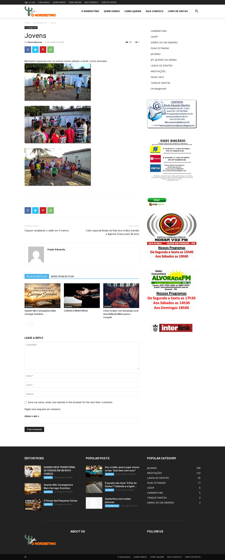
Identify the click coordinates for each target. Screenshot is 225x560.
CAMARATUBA (159, 30)
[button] (196, 11)
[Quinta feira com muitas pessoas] (94, 503)
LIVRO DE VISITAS (108, 2)
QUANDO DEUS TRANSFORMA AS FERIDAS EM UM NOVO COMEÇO (59, 470)
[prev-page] (27, 324)
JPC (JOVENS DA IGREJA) (164, 59)
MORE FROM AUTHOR (62, 276)
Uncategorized (40, 22)
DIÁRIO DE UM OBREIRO (164, 42)
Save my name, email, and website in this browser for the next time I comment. (70, 402)
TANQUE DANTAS (160, 82)
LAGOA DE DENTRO (162, 65)
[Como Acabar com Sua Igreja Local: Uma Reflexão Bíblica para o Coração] (121, 295)
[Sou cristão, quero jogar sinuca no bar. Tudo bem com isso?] (94, 471)
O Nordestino (44, 2)
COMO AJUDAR (75, 2)
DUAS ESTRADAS (160, 48)
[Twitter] (35, 49)
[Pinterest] (43, 49)
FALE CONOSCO (91, 2)
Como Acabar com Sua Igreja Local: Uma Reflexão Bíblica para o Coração (121, 314)
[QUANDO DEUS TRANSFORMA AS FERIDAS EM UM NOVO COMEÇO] (33, 471)
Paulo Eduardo (35, 42)
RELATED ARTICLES (37, 276)
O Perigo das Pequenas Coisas (60, 500)
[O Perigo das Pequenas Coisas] (33, 505)
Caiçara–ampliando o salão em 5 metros (47, 230)
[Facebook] (28, 49)
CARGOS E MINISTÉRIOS (76, 310)
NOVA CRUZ (157, 77)
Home (27, 22)
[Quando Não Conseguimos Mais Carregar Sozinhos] (42, 295)
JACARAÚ (29, 306)
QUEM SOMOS (59, 2)
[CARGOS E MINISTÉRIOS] (82, 295)
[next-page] (32, 324)
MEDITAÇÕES (158, 71)
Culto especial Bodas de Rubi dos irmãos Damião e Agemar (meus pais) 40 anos (112, 232)
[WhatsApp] (50, 49)
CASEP (154, 36)
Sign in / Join (30, 2)
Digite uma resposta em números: (43, 409)
